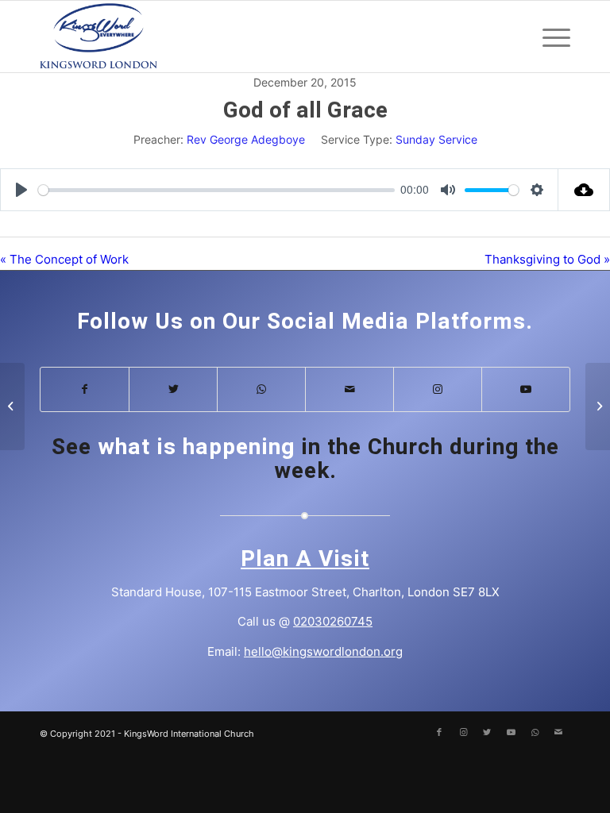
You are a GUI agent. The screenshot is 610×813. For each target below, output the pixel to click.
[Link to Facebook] (85, 389)
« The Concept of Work (64, 259)
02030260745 (333, 621)
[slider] (216, 190)
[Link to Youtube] (525, 389)
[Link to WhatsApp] (261, 389)
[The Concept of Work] (12, 406)
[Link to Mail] (349, 389)
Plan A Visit (305, 559)
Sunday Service (436, 139)
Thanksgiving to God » (547, 259)
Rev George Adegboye (246, 139)
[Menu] (548, 36)
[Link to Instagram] (437, 389)
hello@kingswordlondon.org (323, 651)
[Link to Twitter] (173, 389)
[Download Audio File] (584, 189)
